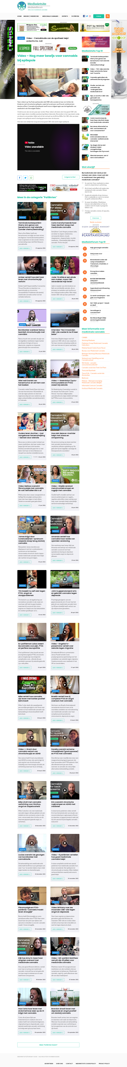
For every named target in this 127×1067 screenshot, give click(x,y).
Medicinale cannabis (50, 16)
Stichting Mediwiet (88, 340)
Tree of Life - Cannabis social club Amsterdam (93, 374)
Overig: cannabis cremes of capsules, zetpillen (97, 211)
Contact (69, 1064)
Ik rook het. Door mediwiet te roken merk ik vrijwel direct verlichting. (97, 184)
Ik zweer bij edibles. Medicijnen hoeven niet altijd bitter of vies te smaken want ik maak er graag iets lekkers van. (96, 204)
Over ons (59, 1064)
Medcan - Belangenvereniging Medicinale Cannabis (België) (92, 381)
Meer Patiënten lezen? (48, 1045)
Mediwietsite (37, 4)
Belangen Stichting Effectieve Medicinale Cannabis (95, 354)
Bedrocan (85, 378)
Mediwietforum (35, 7)
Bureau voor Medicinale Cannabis (93, 351)
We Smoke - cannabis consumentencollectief (89, 364)
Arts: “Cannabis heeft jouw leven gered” (45, 38)
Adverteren (49, 1064)
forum (98, 16)
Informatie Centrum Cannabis (92, 385)
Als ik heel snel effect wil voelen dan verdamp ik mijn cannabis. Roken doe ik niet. (97, 190)
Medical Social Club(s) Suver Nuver (94, 348)
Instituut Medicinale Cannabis (92, 388)
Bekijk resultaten (96, 222)
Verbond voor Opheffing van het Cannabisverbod (93, 359)
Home (19, 16)
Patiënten (75, 16)
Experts (65, 16)
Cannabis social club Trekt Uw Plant (94, 367)
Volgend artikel (70, 177)
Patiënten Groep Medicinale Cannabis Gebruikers (95, 344)
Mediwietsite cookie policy (86, 1064)
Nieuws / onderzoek (31, 16)
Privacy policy (104, 1064)
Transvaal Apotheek (88, 370)
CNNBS (84, 337)
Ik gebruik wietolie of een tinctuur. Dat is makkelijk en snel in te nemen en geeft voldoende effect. (97, 197)
